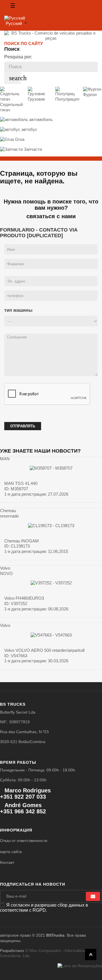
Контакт (7, 862)
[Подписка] (93, 896)
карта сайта (11, 851)
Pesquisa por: (18, 56)
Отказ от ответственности (23, 840)
